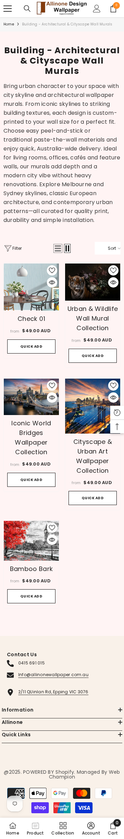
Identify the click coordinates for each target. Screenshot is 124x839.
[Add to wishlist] (52, 270)
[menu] (7, 8)
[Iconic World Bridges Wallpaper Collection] (31, 397)
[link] (91, 828)
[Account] (97, 8)
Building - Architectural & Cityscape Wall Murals (67, 24)
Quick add (31, 346)
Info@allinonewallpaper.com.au (53, 675)
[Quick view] (52, 282)
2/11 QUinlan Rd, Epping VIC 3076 (53, 692)
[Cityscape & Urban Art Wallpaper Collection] (92, 406)
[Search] (27, 8)
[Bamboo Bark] (31, 541)
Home (8, 24)
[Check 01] (31, 287)
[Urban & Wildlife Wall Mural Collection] (92, 282)
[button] (57, 248)
